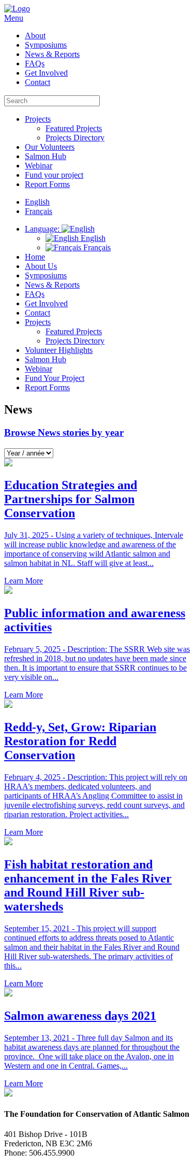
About (35, 35)
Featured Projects (74, 128)
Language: (43, 228)
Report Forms (47, 184)
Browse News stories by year (64, 432)
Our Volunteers (49, 147)
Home (35, 256)
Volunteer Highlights (59, 350)
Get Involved (46, 72)
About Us (41, 266)
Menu (13, 17)
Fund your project (54, 174)
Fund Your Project (54, 378)
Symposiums (46, 44)
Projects (38, 119)
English (92, 238)
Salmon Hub (45, 156)
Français (96, 247)
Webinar (38, 165)
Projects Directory (75, 137)
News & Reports (52, 54)
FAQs (34, 63)
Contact (37, 82)
